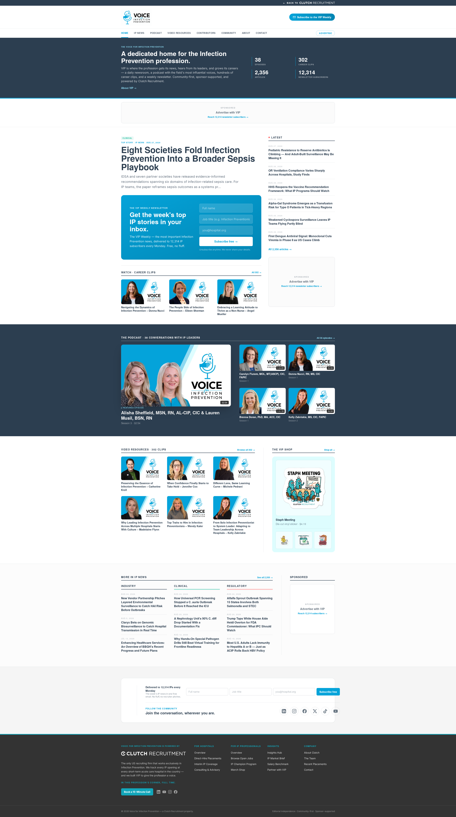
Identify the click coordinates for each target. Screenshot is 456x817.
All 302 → (256, 272)
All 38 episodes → (326, 337)
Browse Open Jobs (242, 758)
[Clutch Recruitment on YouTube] (164, 792)
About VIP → (128, 88)
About (246, 33)
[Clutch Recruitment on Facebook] (175, 792)
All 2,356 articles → (280, 249)
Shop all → (329, 449)
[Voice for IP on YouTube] (335, 711)
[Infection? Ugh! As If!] (284, 540)
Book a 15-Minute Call (137, 791)
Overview (199, 752)
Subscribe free (328, 692)
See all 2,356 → (265, 577)
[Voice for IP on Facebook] (304, 711)
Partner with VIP (276, 769)
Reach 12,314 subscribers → (312, 613)
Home (124, 33)
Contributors (206, 33)
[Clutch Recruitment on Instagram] (170, 792)
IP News (139, 33)
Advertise (325, 33)
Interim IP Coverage (205, 764)
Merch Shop (238, 769)
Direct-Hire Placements (207, 758)
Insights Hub (274, 752)
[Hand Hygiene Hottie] (322, 540)
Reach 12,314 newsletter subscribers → (228, 116)
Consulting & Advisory (207, 769)
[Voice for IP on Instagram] (294, 711)
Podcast (156, 33)
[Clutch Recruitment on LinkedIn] (158, 792)
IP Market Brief (276, 758)
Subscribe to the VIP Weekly (314, 17)
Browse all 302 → (246, 449)
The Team (310, 758)
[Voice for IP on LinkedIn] (284, 711)
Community (228, 33)
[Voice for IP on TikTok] (325, 711)
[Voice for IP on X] (315, 711)
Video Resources (179, 33)
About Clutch (311, 752)
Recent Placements (315, 764)
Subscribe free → (226, 241)
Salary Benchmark (278, 764)
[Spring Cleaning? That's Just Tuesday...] (303, 540)
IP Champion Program (243, 764)
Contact (261, 33)
